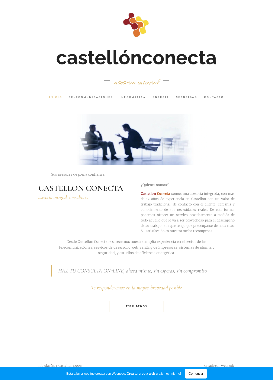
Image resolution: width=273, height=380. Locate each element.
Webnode (228, 366)
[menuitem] (57, 97)
